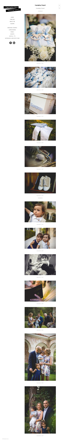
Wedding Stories (12, 27)
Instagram (14, 43)
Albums (12, 23)
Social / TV (12, 36)
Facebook (10, 43)
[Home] (12, 9)
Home (12, 17)
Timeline (12, 19)
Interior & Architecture (12, 38)
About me (12, 21)
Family (12, 32)
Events (12, 34)
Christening (12, 30)
